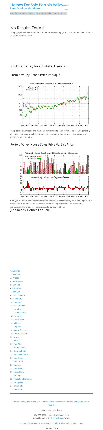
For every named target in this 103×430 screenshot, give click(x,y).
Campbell (16, 284)
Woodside (18, 389)
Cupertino (16, 288)
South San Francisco (23, 379)
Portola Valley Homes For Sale (53, 13)
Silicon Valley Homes (29, 423)
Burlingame (17, 281)
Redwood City (20, 351)
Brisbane (16, 278)
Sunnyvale (18, 382)
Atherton (16, 271)
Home (66, 5)
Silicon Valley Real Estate (72, 423)
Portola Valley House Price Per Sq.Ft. (35, 75)
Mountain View (20, 333)
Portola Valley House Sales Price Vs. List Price (42, 144)
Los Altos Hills (20, 312)
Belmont (16, 274)
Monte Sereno (20, 330)
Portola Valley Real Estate (53, 401)
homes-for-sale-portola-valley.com (25, 8)
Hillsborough (19, 305)
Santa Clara (19, 372)
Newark (17, 337)
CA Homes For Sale (49, 423)
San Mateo (18, 368)
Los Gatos (18, 316)
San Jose (17, 365)
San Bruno (18, 358)
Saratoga (17, 375)
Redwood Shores (21, 354)
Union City (18, 386)
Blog (67, 9)
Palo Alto (17, 344)
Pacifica (17, 340)
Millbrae (17, 323)
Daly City (16, 291)
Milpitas (17, 326)
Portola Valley (20, 347)
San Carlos (18, 361)
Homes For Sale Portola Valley (36, 4)
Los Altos (17, 309)
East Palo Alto (18, 295)
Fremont (17, 302)
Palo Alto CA (58, 418)
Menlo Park (19, 319)
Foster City (17, 298)
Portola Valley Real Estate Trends (25, 13)
